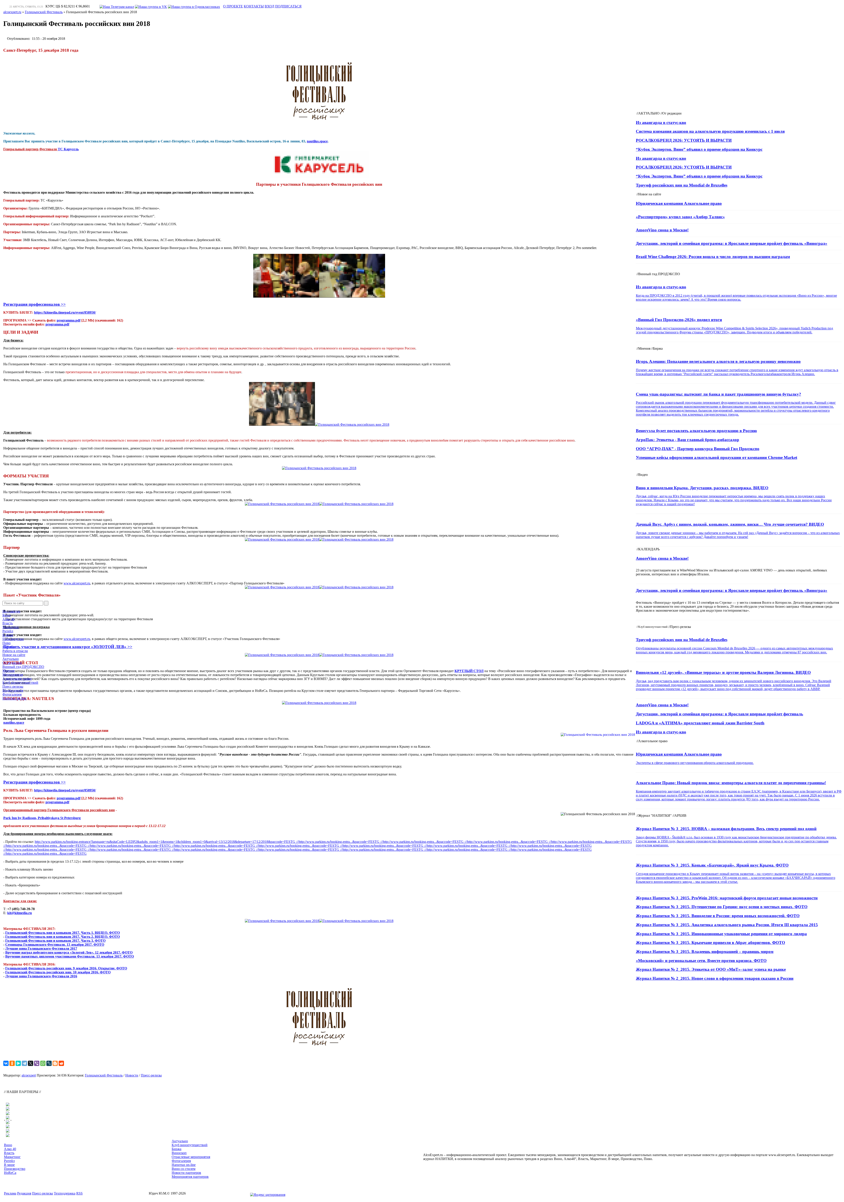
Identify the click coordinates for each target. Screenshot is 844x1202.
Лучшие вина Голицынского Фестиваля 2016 (41, 976)
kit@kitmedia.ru (19, 913)
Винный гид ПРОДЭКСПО (23, 667)
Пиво (6, 643)
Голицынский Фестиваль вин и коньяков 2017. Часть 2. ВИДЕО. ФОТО (62, 936)
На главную (11, 611)
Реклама (10, 1193)
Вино (6, 615)
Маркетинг (10, 627)
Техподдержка (64, 1193)
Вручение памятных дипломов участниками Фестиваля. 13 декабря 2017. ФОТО (69, 956)
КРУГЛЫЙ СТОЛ (469, 671)
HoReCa (8, 647)
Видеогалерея (12, 690)
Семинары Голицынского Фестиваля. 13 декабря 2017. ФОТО (54, 944)
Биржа (176, 1149)
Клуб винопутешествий (20, 682)
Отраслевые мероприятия (191, 1157)
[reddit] (61, 1063)
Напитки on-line (14, 698)
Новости (131, 1075)
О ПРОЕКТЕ (233, 6)
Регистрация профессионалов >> (34, 304)
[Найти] (46, 603)
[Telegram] (24, 1063)
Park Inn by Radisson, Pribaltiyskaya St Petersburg (42, 818)
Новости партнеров (186, 1173)
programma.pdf (68, 320)
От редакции (12, 663)
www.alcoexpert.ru (77, 583)
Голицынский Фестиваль (104, 1075)
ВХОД (269, 6)
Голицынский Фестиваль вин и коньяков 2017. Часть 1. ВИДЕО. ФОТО (62, 933)
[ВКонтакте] (6, 1063)
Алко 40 (8, 619)
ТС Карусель (68, 149)
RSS (79, 1193)
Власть (7, 623)
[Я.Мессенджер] (18, 1063)
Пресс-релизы (12, 686)
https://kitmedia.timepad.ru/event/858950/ (65, 312)
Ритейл (7, 631)
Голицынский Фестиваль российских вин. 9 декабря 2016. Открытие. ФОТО (66, 968)
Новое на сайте (13, 655)
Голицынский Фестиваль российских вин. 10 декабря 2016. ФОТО (58, 972)
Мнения (8, 671)
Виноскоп (179, 1153)
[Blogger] (55, 1063)
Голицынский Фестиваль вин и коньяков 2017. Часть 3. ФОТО (55, 940)
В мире (7, 635)
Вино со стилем (183, 1169)
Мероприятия (12, 674)
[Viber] (36, 1063)
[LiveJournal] (49, 1063)
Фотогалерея (12, 694)
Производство (13, 639)
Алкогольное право (17, 678)
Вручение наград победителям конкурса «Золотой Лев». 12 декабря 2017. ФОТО (69, 952)
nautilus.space (317, 141)
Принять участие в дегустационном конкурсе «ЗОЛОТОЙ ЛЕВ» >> (67, 646)
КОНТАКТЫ (254, 6)
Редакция (24, 1193)
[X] (30, 1063)
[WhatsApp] (42, 1063)
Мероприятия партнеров (190, 1176)
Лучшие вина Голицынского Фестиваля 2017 (41, 948)
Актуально (10, 659)
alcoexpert (29, 1075)
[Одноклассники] (12, 1063)
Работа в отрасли (15, 651)
